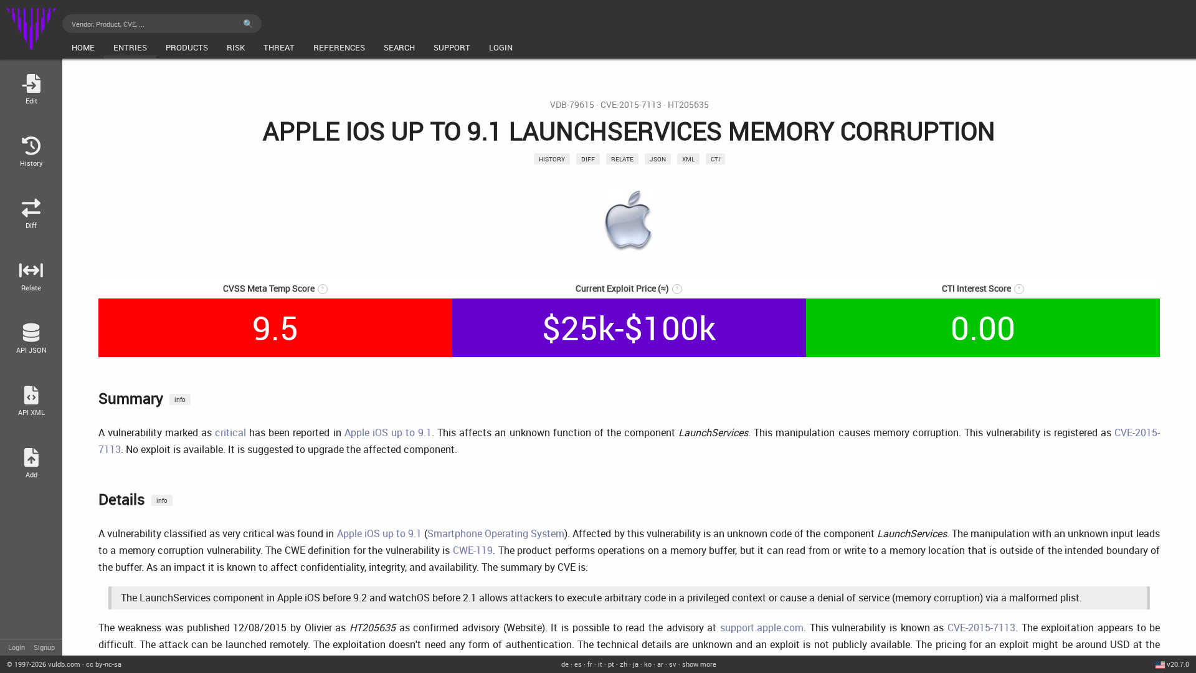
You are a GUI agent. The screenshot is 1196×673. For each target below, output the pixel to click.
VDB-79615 (572, 104)
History (552, 159)
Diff (588, 159)
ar (660, 664)
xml (688, 159)
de (565, 664)
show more (699, 664)
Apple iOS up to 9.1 (388, 432)
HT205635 (688, 104)
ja (635, 664)
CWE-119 (473, 550)
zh (623, 664)
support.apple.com (762, 627)
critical (230, 432)
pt (611, 664)
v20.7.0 (1178, 664)
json (658, 159)
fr (589, 664)
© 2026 (43, 664)
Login (16, 647)
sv (672, 664)
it (600, 664)
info (180, 399)
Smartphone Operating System (495, 533)
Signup (44, 647)
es (578, 664)
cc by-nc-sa (103, 664)
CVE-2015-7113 (631, 104)
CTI (715, 159)
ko (648, 664)
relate (622, 159)
